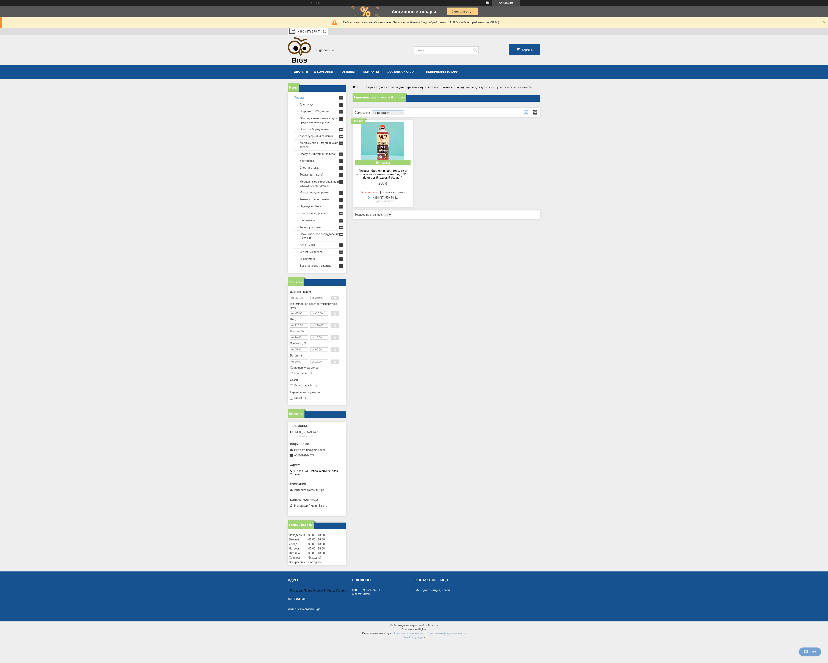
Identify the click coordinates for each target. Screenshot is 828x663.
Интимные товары (311, 252)
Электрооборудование (314, 129)
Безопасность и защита (315, 265)
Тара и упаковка (310, 227)
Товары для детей (311, 174)
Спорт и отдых (374, 87)
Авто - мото (307, 244)
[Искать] (475, 50)
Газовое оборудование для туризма (467, 87)
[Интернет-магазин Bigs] (299, 50)
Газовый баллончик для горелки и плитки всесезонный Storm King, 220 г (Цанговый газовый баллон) (382, 174)
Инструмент (307, 258)
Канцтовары (307, 220)
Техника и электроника (314, 199)
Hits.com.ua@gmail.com (309, 449)
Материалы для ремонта (316, 192)
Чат (813, 652)
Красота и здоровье (313, 213)
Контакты (371, 71)
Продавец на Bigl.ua (414, 629)
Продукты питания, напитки (318, 154)
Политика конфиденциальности (446, 633)
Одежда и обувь (310, 206)
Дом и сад (306, 104)
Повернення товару (442, 71)
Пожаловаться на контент (409, 633)
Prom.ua (433, 625)
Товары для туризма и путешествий (413, 87)
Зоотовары (307, 160)
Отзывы (348, 71)
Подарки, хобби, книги (314, 111)
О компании (323, 71)
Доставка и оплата (402, 71)
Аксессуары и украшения (316, 136)
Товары (298, 71)
